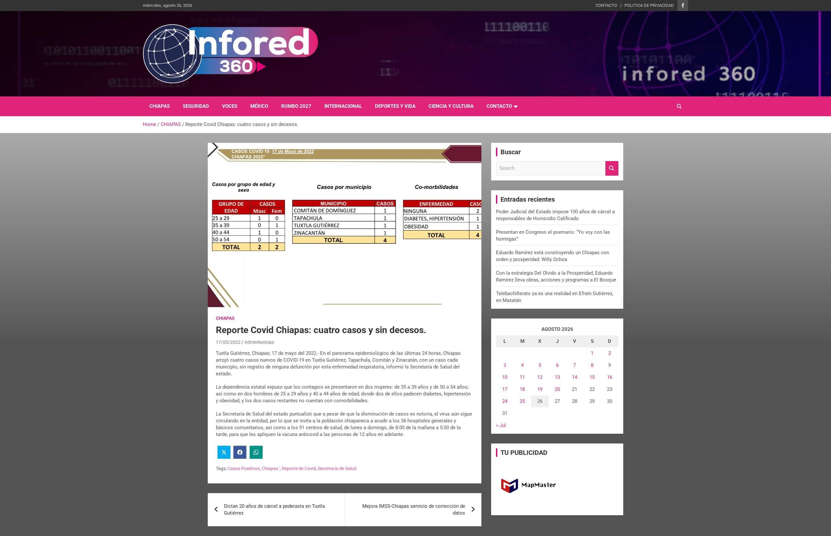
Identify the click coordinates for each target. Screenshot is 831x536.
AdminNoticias (259, 342)
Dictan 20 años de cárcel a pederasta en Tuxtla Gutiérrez (274, 509)
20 (557, 389)
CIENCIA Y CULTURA (451, 106)
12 (539, 377)
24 (504, 401)
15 (592, 377)
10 (504, 377)
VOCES (229, 106)
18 (522, 389)
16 (609, 377)
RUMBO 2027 (296, 106)
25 (522, 401)
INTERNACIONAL (343, 106)
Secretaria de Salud (337, 468)
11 (522, 377)
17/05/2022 (228, 342)
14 (574, 377)
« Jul (501, 425)
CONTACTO (606, 5)
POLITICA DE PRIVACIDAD (649, 5)
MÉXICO (259, 106)
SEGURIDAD (196, 106)
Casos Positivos (244, 468)
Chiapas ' (271, 468)
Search (611, 168)
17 (504, 389)
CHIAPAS (159, 106)
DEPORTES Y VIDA (395, 106)
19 (539, 389)
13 (557, 377)
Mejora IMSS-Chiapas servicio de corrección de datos (413, 509)
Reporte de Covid (299, 468)
